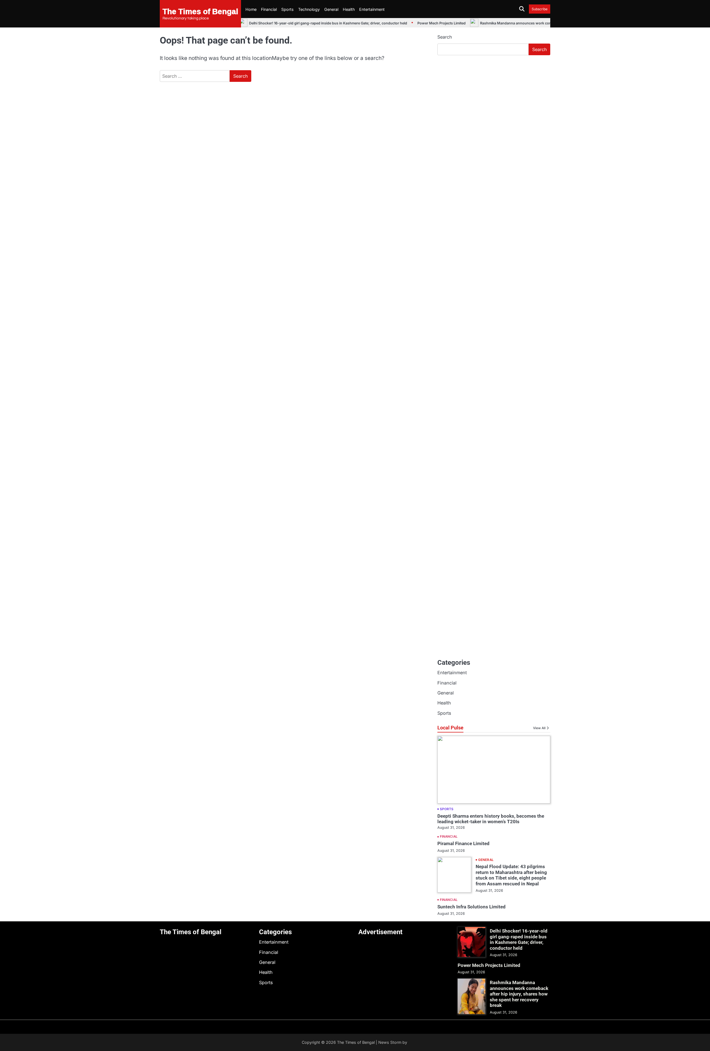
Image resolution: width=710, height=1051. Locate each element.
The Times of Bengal (200, 11)
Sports (287, 9)
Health (349, 9)
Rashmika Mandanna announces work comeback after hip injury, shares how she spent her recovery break (519, 994)
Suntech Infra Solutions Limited (471, 906)
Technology (309, 9)
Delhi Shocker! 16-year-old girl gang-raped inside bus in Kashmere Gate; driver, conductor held (319, 23)
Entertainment (372, 9)
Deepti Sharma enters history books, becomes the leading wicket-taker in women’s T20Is (490, 818)
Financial (269, 9)
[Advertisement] (493, 101)
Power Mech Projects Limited (432, 23)
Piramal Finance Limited (463, 843)
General (331, 9)
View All (539, 728)
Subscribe (539, 9)
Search (444, 37)
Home (251, 9)
